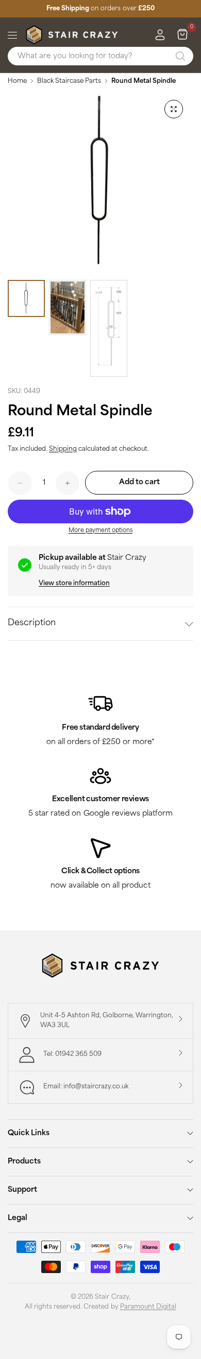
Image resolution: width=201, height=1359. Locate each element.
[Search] (180, 56)
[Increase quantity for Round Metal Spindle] (67, 483)
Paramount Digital (148, 1307)
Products (24, 1162)
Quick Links (28, 1133)
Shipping (63, 449)
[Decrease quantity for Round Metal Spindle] (20, 483)
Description (32, 623)
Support (22, 1190)
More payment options (100, 531)
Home (17, 81)
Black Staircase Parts (69, 81)
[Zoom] (173, 109)
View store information (74, 583)
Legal (17, 1218)
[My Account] (160, 34)
